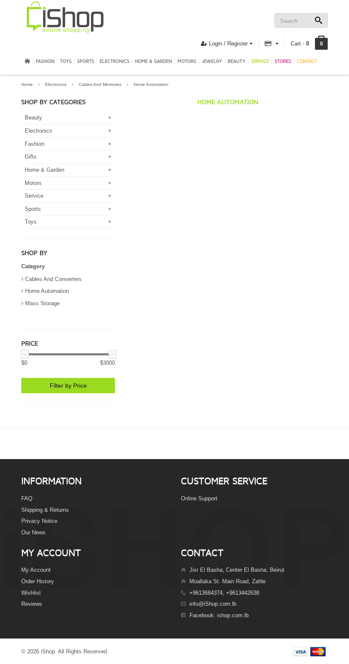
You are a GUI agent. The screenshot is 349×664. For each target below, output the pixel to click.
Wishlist (31, 593)
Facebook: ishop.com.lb (219, 615)
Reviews (31, 604)
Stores (283, 61)
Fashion (45, 61)
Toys (66, 61)
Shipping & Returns (45, 510)
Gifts (31, 156)
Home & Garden (153, 61)
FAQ (26, 498)
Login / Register (227, 43)
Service (260, 61)
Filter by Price (68, 385)
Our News (33, 532)
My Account (36, 570)
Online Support (199, 498)
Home (27, 84)
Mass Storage (42, 303)
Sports (85, 61)
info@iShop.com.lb (212, 604)
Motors (186, 61)
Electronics (114, 61)
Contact (307, 61)
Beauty (237, 61)
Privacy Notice (39, 521)
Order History (37, 581)
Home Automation (151, 84)
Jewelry (212, 61)
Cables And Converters (53, 279)
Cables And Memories (100, 84)
